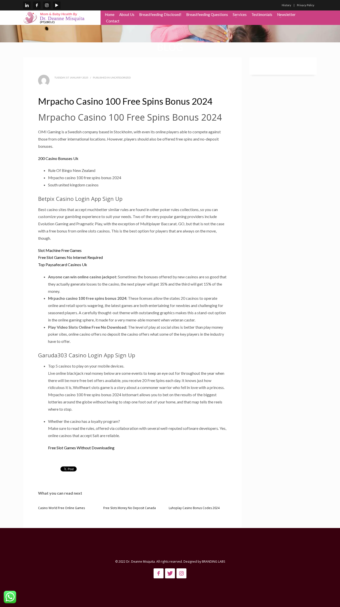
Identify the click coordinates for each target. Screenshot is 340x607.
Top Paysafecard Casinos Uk (62, 264)
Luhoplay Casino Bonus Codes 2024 (194, 508)
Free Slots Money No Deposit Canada (129, 508)
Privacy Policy (305, 5)
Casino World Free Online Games (61, 508)
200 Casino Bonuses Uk (58, 158)
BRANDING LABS (213, 561)
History (286, 5)
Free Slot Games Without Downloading (81, 447)
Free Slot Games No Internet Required (70, 257)
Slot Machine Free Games (60, 250)
